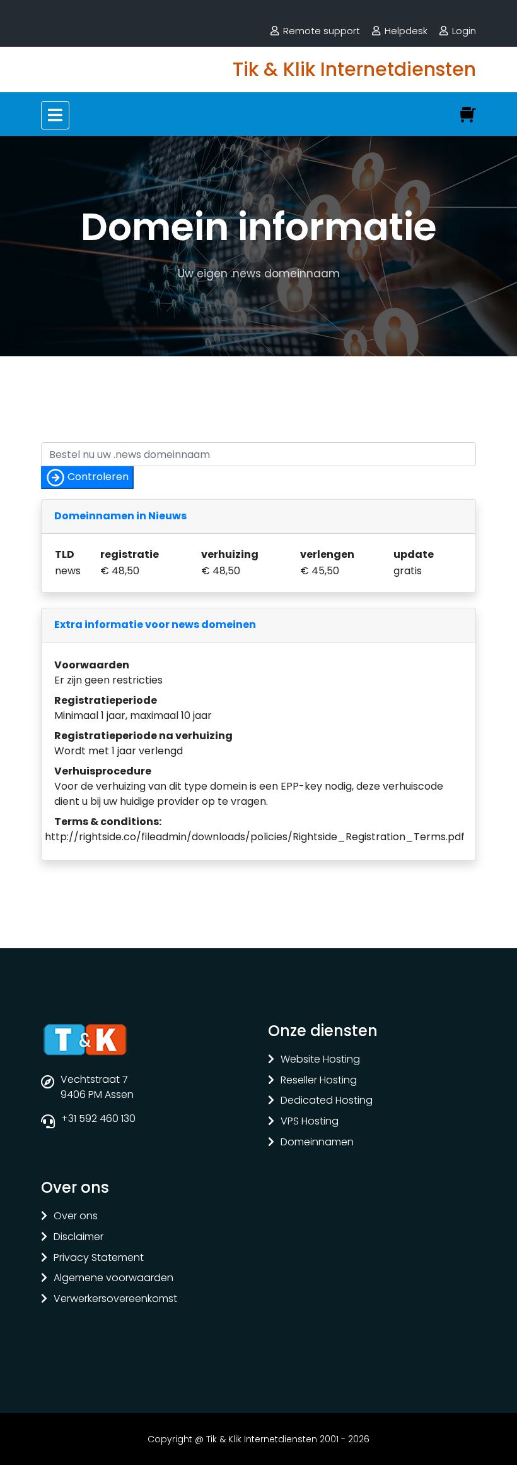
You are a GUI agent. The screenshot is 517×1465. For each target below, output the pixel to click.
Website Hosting (320, 1059)
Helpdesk (406, 30)
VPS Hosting (310, 1121)
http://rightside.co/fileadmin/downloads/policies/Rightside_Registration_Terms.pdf (255, 836)
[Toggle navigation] (55, 115)
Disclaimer (78, 1237)
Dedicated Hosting (327, 1100)
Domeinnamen (317, 1142)
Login (464, 30)
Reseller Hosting (319, 1080)
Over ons (76, 1216)
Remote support (321, 30)
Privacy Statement (99, 1258)
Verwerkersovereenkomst (115, 1299)
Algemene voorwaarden (113, 1278)
